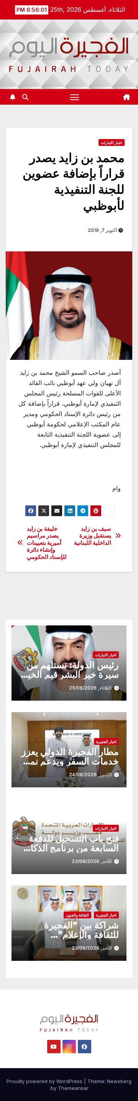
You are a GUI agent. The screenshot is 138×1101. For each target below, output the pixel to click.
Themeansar (73, 1088)
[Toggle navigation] (74, 97)
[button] (25, 97)
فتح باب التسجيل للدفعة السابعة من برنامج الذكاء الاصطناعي (72, 848)
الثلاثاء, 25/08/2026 (90, 688)
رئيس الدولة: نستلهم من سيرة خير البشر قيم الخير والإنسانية (71, 674)
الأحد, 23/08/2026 (92, 861)
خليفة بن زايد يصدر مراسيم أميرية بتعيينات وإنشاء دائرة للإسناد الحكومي (47, 542)
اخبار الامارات (111, 142)
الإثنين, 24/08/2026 (90, 774)
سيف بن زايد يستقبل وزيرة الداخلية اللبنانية (93, 535)
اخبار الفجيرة (106, 741)
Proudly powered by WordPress (45, 1081)
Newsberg (119, 1081)
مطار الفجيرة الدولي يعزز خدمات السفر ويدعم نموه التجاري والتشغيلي (70, 761)
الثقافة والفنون (77, 915)
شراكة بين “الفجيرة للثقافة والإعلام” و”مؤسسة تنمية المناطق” (70, 935)
